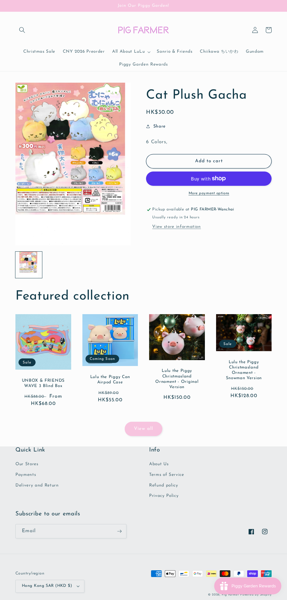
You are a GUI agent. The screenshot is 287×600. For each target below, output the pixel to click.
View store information (176, 226)
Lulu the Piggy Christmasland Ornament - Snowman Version (244, 370)
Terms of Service (166, 474)
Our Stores (26, 464)
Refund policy (163, 485)
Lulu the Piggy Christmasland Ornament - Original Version (176, 379)
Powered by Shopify (256, 594)
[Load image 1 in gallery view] (28, 265)
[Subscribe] (119, 531)
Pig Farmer (230, 594)
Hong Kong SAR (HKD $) (47, 586)
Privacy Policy (164, 496)
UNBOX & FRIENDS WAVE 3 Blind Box (43, 383)
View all (143, 429)
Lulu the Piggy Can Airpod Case (110, 379)
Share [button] (159, 126)
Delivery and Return (37, 485)
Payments (25, 474)
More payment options (209, 193)
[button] (22, 30)
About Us (158, 464)
